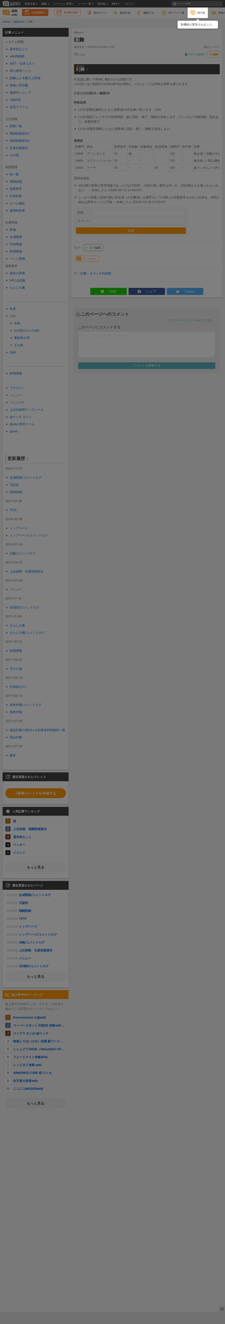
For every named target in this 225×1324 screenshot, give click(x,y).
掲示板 (201, 12)
